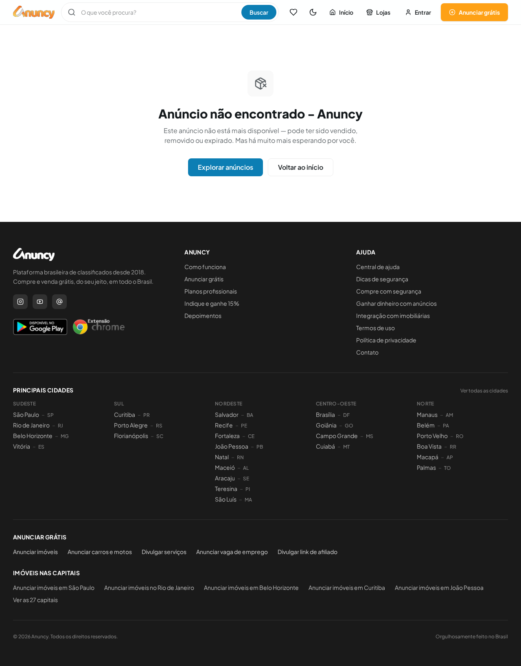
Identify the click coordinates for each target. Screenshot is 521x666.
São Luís (225, 499)
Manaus (427, 414)
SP (50, 415)
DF (346, 415)
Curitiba (124, 414)
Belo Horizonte (33, 435)
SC (159, 436)
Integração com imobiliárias (393, 315)
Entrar (423, 12)
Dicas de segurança (382, 279)
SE (246, 478)
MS (369, 436)
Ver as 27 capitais (35, 599)
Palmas (426, 467)
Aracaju (225, 478)
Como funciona (205, 266)
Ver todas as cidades (484, 391)
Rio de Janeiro (31, 425)
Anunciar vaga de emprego (232, 551)
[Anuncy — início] (34, 12)
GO (349, 426)
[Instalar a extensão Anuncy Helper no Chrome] (98, 327)
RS (159, 426)
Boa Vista (429, 446)
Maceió (225, 467)
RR (453, 447)
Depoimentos (202, 315)
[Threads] (59, 301)
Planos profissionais (210, 291)
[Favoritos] (293, 12)
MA (248, 500)
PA (446, 426)
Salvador (227, 414)
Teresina (226, 488)
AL (246, 468)
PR (146, 415)
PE (244, 426)
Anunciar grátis (479, 12)
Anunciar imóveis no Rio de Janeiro (149, 587)
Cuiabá (325, 446)
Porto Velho (432, 435)
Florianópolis (131, 435)
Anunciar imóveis (35, 551)
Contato (367, 352)
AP (450, 457)
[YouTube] (40, 301)
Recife (224, 425)
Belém (426, 425)
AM (449, 415)
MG (65, 436)
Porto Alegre (131, 425)
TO (447, 468)
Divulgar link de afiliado (307, 551)
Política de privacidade (386, 340)
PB (259, 447)
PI (247, 489)
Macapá (427, 456)
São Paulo (26, 414)
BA (250, 415)
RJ (60, 426)
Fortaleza (227, 435)
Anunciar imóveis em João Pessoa (439, 587)
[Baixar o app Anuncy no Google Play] (40, 327)
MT (346, 447)
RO (460, 436)
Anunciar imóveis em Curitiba (347, 587)
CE (251, 436)
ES (41, 447)
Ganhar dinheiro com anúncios (396, 303)
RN (240, 457)
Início (346, 12)
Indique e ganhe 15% (211, 303)
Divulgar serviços (164, 551)
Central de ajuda (378, 266)
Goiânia (326, 425)
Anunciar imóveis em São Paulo (53, 587)
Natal (222, 456)
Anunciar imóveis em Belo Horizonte (251, 587)
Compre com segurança (388, 291)
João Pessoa (231, 446)
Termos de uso (375, 327)
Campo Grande (337, 435)
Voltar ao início (300, 167)
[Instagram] (20, 301)
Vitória (21, 446)
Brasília (325, 414)
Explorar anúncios (225, 167)
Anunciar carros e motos (100, 551)
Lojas (383, 12)
